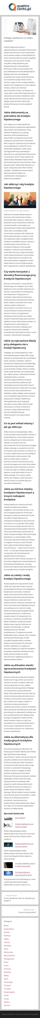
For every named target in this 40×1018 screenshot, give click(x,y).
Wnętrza (7, 1002)
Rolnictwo (7, 972)
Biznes (6, 926)
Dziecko (7, 932)
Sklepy (6, 975)
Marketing (7, 946)
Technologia (8, 982)
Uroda (6, 995)
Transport (7, 985)
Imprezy (7, 942)
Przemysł (7, 969)
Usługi (6, 999)
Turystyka (7, 989)
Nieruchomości (9, 956)
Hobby (6, 939)
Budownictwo (9, 929)
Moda (6, 949)
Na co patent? (20, 818)
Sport (6, 979)
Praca (6, 962)
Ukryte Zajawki (9, 992)
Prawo (6, 965)
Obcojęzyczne (9, 959)
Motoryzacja (8, 952)
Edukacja (7, 936)
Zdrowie (7, 1005)
